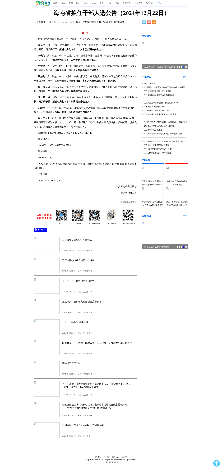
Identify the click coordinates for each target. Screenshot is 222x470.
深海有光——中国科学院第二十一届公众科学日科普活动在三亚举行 (97, 343)
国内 (78, 3)
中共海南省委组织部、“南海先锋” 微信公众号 (103, 22)
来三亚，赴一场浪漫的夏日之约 (78, 281)
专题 (117, 3)
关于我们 (97, 457)
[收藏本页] (154, 22)
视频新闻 (146, 160)
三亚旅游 (146, 215)
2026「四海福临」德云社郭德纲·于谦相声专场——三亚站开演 (177, 205)
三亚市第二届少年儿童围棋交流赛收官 (81, 301)
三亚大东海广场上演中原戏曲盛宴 (159, 67)
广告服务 (106, 457)
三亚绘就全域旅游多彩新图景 (77, 240)
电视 (101, 3)
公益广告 (138, 3)
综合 (63, 3)
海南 (71, 3)
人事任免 (127, 3)
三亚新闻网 (40, 22)
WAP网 (149, 3)
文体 (109, 3)
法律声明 (124, 457)
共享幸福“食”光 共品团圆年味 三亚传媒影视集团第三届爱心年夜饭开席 (153, 205)
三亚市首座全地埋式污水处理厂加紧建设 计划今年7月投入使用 (153, 184)
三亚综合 (146, 77)
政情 (55, 3)
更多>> (159, 3)
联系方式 (115, 457)
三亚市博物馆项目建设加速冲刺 (78, 260)
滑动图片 (146, 36)
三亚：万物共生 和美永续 (75, 322)
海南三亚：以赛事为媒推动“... (158, 247)
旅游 (94, 3)
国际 (86, 3)
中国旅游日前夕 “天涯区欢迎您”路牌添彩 (83, 425)
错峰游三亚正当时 (71, 363)
